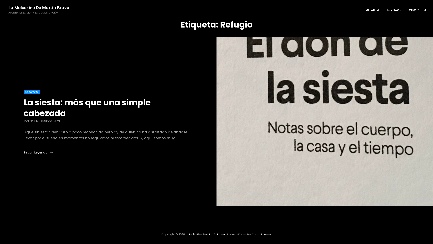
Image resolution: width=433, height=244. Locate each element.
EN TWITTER (373, 9)
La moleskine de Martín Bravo (38, 7)
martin (28, 121)
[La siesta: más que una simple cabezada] (324, 121)
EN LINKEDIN (394, 9)
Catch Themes (262, 234)
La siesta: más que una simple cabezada (87, 108)
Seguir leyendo (38, 152)
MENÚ (412, 9)
